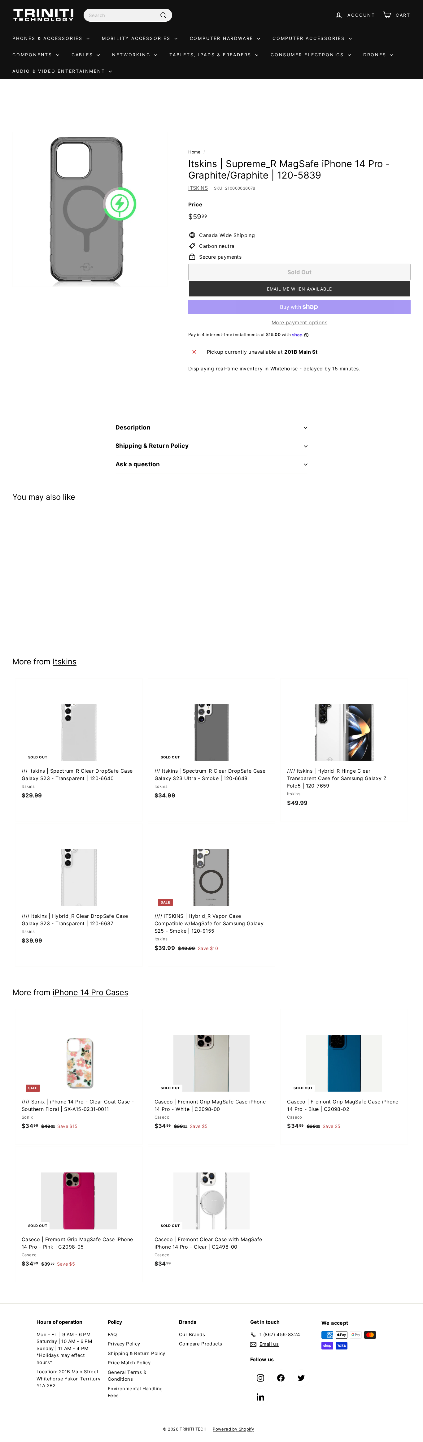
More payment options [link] (299, 322)
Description (133, 427)
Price (195, 204)
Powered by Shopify (233, 1429)
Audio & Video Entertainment (59, 71)
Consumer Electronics (308, 54)
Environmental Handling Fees (135, 1392)
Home (194, 151)
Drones (376, 54)
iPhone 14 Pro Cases (90, 992)
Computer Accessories (310, 38)
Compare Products (200, 1344)
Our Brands (192, 1334)
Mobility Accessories (137, 38)
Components (33, 54)
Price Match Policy (129, 1363)
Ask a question (138, 464)
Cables (83, 54)
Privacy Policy (124, 1344)
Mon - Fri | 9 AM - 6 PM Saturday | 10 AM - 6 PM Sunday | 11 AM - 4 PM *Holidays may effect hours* (64, 1348)
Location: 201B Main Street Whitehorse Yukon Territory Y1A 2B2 (68, 1378)
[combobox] (128, 15)
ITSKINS (198, 188)
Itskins (64, 661)
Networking (132, 54)
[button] (299, 288)
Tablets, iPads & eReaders (211, 54)
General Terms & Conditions (127, 1375)
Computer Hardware (222, 38)
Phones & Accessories (48, 38)
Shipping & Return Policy (152, 445)
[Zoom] (90, 209)
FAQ (112, 1334)
